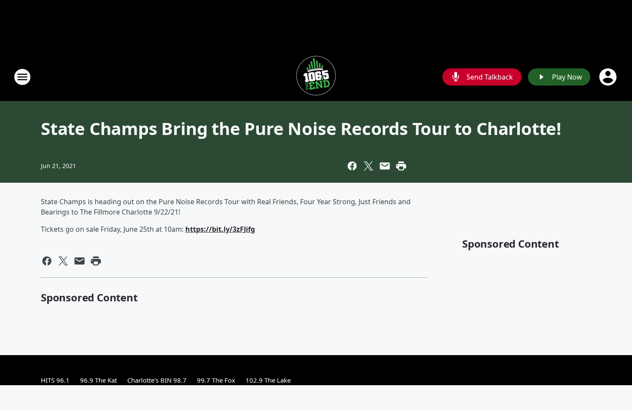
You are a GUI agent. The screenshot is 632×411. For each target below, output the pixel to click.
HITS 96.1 (55, 380)
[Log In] (608, 77)
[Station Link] (316, 76)
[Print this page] (401, 166)
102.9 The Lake (268, 380)
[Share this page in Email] (385, 166)
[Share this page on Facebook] (352, 166)
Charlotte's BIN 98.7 (157, 380)
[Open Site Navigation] (22, 77)
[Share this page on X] (368, 166)
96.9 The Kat (98, 380)
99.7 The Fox (216, 380)
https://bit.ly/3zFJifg (220, 229)
